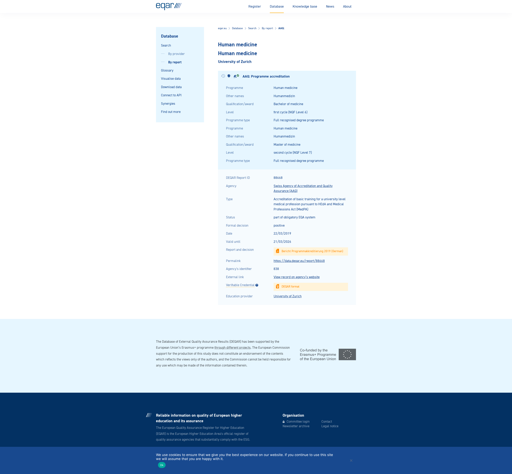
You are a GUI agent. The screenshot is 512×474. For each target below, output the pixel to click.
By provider (176, 54)
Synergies (168, 104)
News (330, 6)
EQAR (169, 6)
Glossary (167, 70)
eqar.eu (222, 28)
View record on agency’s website (297, 277)
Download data (171, 87)
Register (254, 6)
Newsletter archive (296, 426)
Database (277, 6)
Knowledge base (305, 6)
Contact (326, 421)
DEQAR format (290, 286)
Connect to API (171, 95)
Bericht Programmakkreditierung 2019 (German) (312, 251)
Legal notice (329, 426)
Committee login (298, 421)
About (347, 6)
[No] (351, 460)
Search (166, 45)
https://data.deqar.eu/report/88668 (299, 261)
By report (175, 62)
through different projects (232, 348)
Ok (162, 465)
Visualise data (171, 79)
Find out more (171, 112)
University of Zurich (288, 296)
